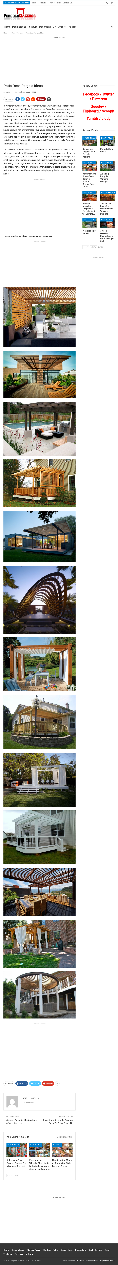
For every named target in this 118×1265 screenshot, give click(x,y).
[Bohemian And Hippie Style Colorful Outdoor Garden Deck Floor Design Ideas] (89, 166)
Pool (107, 1250)
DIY (55, 26)
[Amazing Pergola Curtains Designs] (107, 166)
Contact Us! (68, 3)
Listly (105, 119)
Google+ (97, 106)
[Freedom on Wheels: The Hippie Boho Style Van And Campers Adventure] (39, 1150)
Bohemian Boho (92, 1261)
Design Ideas (19, 26)
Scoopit (108, 111)
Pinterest (99, 99)
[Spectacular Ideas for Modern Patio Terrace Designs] (107, 196)
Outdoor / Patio (50, 1250)
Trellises (72, 26)
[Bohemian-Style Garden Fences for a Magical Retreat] (16, 1150)
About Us (43, 3)
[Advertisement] (59, 61)
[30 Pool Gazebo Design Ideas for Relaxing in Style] (107, 223)
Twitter (108, 94)
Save (42, 99)
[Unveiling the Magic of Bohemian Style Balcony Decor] (62, 1150)
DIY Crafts (80, 1261)
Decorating (45, 26)
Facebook (91, 94)
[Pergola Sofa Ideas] (107, 141)
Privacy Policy (55, 3)
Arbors (62, 26)
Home (34, 3)
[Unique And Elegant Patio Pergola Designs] (89, 141)
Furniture (32, 26)
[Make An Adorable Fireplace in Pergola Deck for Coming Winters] (89, 196)
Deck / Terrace (108, 193)
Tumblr (92, 119)
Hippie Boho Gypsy (107, 1261)
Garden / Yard (33, 1250)
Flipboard (91, 111)
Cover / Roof (89, 220)
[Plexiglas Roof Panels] (89, 223)
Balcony (57, 1145)
